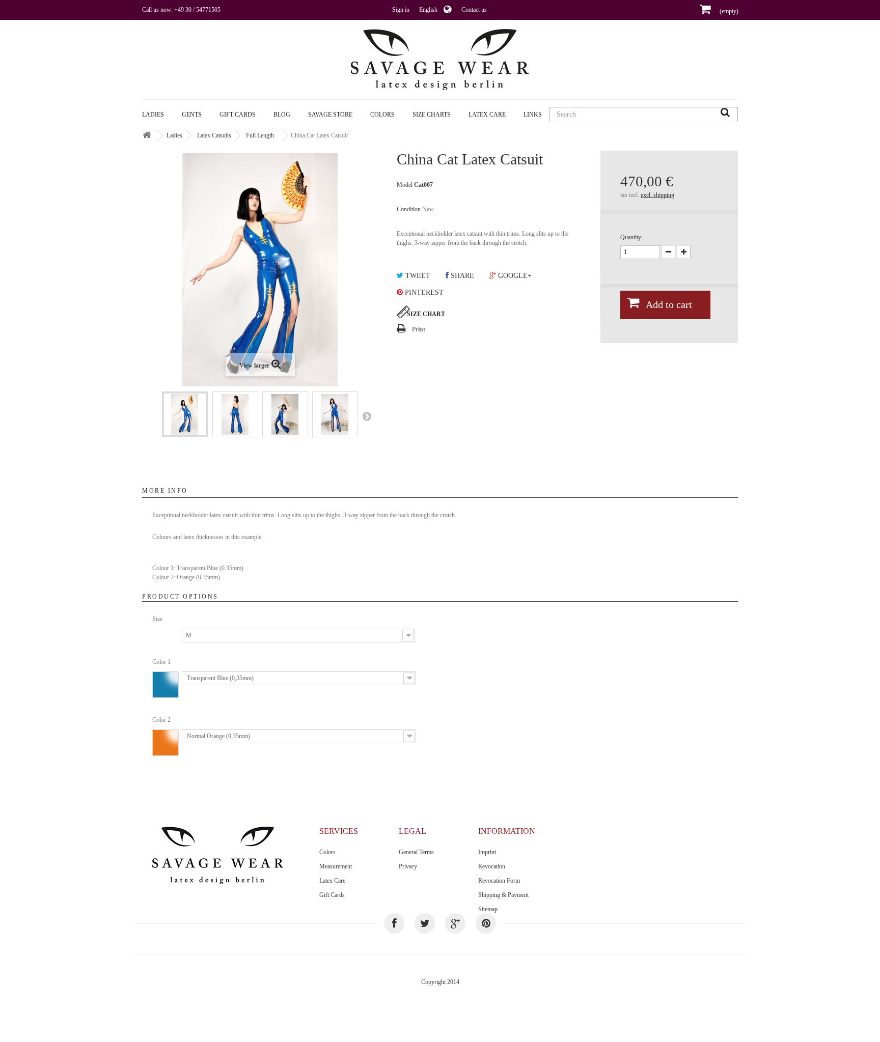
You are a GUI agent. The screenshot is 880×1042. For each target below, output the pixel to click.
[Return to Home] (146, 135)
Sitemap (488, 909)
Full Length (260, 135)
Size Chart (426, 314)
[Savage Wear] (440, 59)
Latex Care (487, 114)
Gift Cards (237, 114)
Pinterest (423, 292)
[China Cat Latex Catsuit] (184, 414)
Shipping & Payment (503, 894)
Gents (192, 114)
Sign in (400, 9)
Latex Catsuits (214, 135)
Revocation (491, 866)
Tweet (416, 275)
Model (405, 184)
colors (382, 114)
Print (418, 329)
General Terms (416, 852)
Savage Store (330, 114)
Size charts (432, 114)
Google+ (514, 275)
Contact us (474, 9)
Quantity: (631, 237)
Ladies (153, 114)
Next (367, 416)
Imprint (487, 852)
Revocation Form (499, 880)
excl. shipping (657, 195)
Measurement (335, 866)
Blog (281, 114)
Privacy (408, 866)
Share (461, 275)
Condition (409, 209)
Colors (327, 852)
